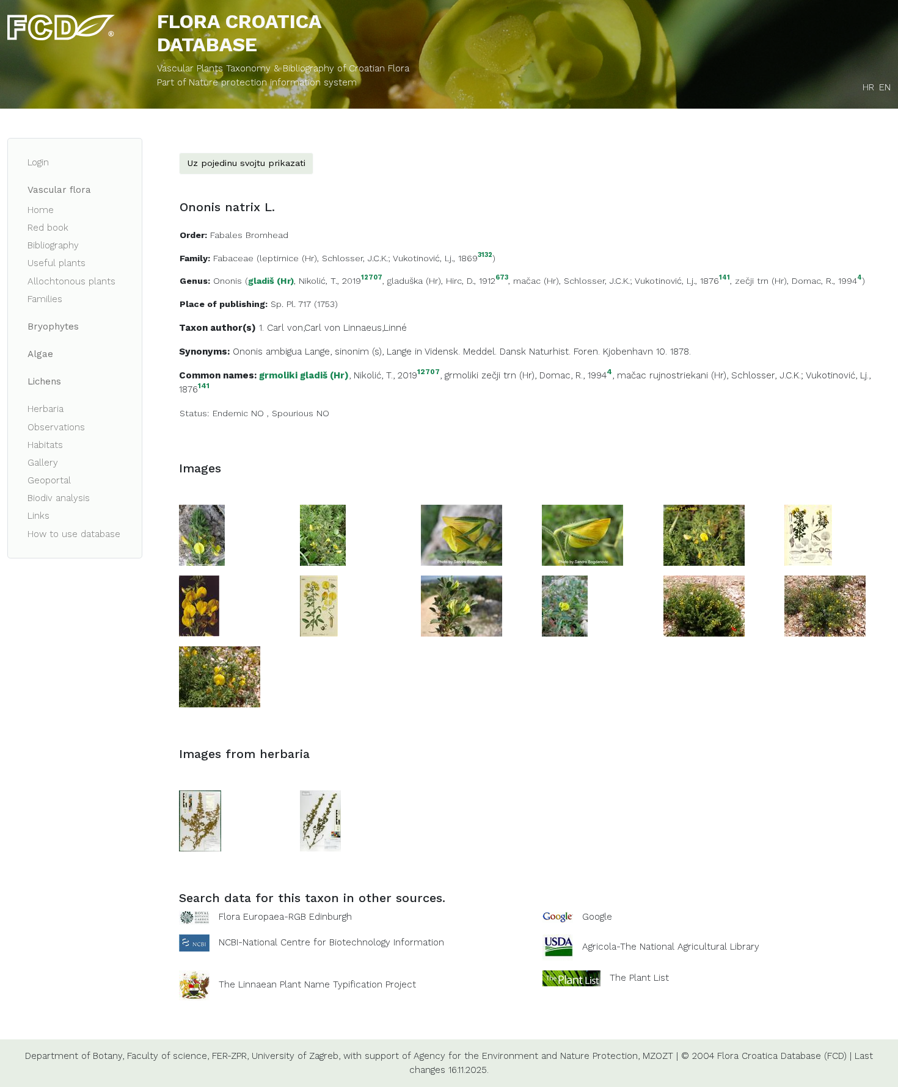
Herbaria (45, 408)
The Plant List (639, 977)
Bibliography (53, 245)
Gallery (42, 462)
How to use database (73, 534)
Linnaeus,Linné (375, 327)
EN (885, 87)
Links (38, 515)
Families (44, 299)
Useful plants (56, 263)
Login (38, 162)
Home (40, 209)
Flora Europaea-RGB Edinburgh (285, 916)
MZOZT (658, 1055)
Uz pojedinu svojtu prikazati (246, 163)
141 (724, 278)
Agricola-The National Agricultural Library (670, 946)
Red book (47, 227)
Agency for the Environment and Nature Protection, (527, 1055)
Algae (40, 353)
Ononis (227, 281)
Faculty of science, (168, 1055)
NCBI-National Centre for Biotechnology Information (331, 942)
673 (501, 278)
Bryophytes (53, 326)
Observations (56, 427)
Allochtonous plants (71, 281)
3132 (485, 255)
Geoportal (49, 480)
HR (868, 87)
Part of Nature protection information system (257, 82)
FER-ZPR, (230, 1055)
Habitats (45, 444)
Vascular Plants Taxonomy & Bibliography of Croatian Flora (283, 68)
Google (597, 916)
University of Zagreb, (296, 1055)
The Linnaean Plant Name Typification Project (317, 984)
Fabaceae (233, 258)
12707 (371, 278)
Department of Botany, (74, 1055)
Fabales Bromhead (249, 235)
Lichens (44, 381)
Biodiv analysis (58, 498)
